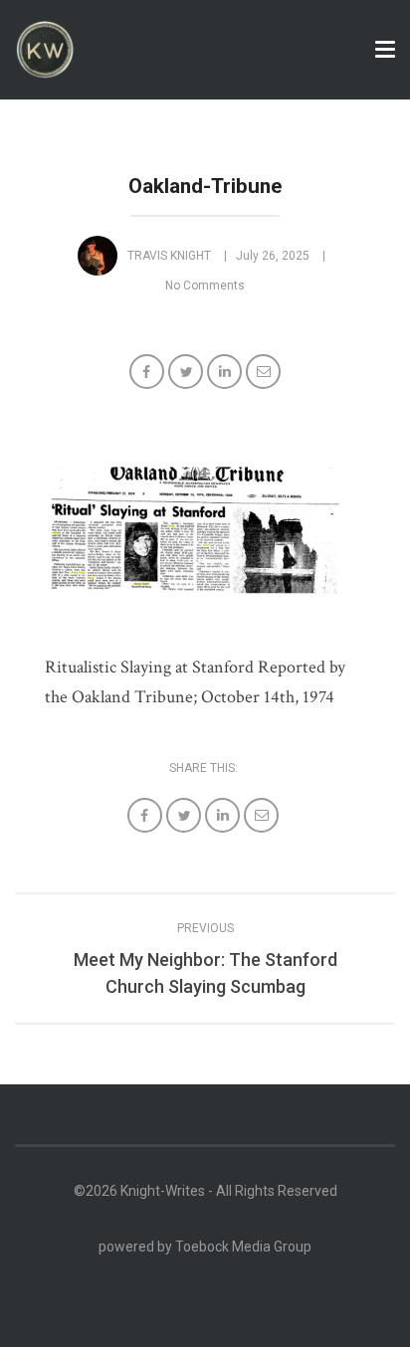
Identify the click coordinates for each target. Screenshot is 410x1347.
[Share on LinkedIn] (226, 373)
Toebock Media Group (243, 1246)
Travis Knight (169, 256)
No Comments (205, 285)
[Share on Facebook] (148, 373)
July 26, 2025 (272, 256)
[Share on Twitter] (187, 373)
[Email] (265, 373)
